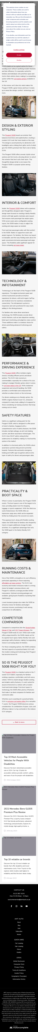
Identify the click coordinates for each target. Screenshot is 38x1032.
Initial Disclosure (19, 961)
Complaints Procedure (19, 976)
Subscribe (19, 931)
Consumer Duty (19, 964)
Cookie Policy (19, 973)
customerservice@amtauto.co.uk (19, 899)
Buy (19, 925)
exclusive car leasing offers (16, 701)
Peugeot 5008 (10, 135)
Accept (19, 55)
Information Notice (19, 979)
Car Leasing (19, 943)
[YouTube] (26, 907)
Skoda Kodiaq (30, 628)
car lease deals (19, 245)
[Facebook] (11, 907)
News (19, 949)
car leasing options (20, 79)
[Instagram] (16, 907)
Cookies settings (19, 50)
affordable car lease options (11, 583)
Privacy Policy (19, 967)
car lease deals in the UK (12, 386)
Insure (19, 934)
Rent (19, 922)
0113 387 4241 (19, 893)
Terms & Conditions (19, 970)
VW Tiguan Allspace (22, 630)
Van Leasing (19, 946)
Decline (19, 60)
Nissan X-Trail (6, 630)
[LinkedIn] (21, 907)
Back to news (19, 722)
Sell (19, 928)
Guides (19, 952)
